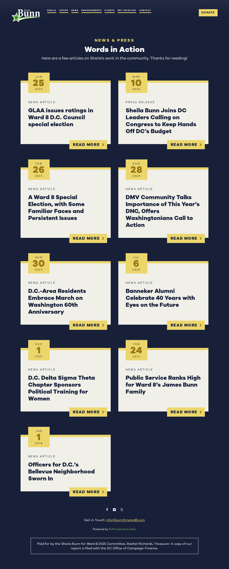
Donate (208, 12)
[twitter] (122, 509)
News (74, 10)
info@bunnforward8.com (125, 520)
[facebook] (107, 509)
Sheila (51, 10)
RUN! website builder (122, 529)
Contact (145, 10)
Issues (63, 10)
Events (109, 10)
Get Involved (127, 10)
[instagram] (114, 509)
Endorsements (91, 10)
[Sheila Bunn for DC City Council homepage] (25, 16)
